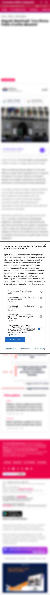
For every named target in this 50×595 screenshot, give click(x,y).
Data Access (25, 349)
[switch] (40, 298)
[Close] (45, 246)
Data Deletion (10, 349)
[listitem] (25, 292)
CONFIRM (15, 340)
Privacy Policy (39, 349)
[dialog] (25, 297)
